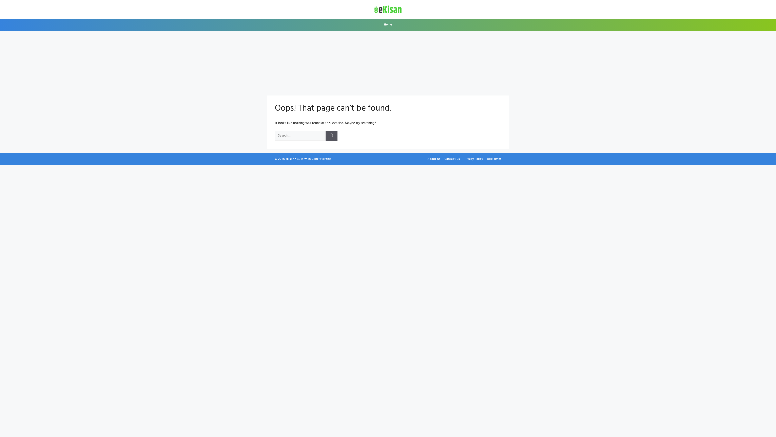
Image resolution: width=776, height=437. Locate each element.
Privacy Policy (473, 159)
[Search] (331, 136)
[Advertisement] (388, 61)
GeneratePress (321, 159)
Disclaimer (494, 159)
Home (388, 24)
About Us (433, 159)
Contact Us (452, 159)
